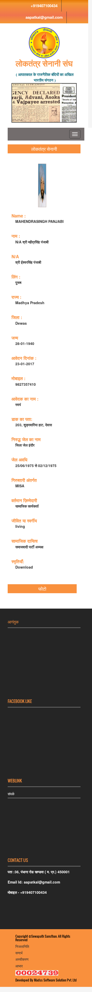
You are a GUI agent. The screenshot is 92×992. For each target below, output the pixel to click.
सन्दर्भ (18, 952)
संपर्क (11, 793)
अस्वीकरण (22, 959)
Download (24, 567)
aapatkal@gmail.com (44, 17)
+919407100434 (44, 5)
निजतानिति (22, 946)
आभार (19, 965)
